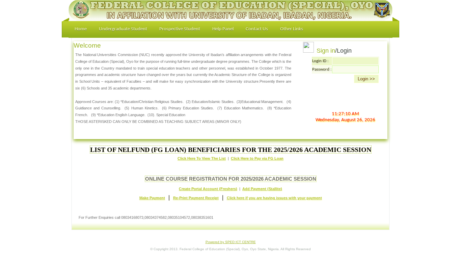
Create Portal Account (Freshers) (208, 189)
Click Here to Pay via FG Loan (257, 158)
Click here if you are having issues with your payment (274, 198)
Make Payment (152, 198)
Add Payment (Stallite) (262, 189)
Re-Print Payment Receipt (196, 198)
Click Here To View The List (202, 158)
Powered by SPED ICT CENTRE (231, 242)
